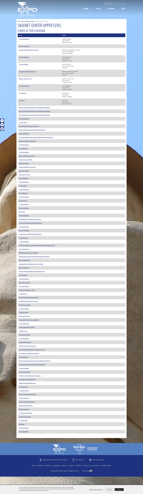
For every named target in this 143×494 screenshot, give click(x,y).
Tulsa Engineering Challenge (26, 327)
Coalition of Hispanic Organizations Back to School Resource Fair (37, 245)
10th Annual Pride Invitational (27, 71)
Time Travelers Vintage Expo (27, 402)
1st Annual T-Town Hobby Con (27, 379)
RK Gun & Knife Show (25, 305)
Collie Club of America (25, 342)
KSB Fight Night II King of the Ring (28, 253)
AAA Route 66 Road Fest (26, 405)
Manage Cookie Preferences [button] (96, 489)
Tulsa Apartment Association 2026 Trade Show (32, 364)
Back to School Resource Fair (27, 156)
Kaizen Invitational (24, 316)
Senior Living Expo (24, 208)
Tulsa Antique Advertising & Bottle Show (30, 223)
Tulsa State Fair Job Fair (25, 159)
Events (19, 21)
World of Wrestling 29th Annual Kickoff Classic (32, 271)
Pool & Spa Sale (23, 148)
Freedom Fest (23, 93)
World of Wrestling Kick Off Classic (29, 50)
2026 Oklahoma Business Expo (27, 383)
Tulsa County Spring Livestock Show (29, 320)
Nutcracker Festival (24, 174)
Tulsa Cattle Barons (24, 260)
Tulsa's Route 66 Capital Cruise (27, 394)
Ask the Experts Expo (25, 416)
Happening (111, 8)
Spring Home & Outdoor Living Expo (29, 126)
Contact (70, 465)
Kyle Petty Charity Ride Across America (30, 375)
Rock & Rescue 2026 (24, 372)
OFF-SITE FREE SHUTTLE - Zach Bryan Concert (32, 349)
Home (34, 465)
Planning (86, 8)
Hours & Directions (98, 460)
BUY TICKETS (109, 3)
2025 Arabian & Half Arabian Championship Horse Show (34, 256)
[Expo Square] (27, 9)
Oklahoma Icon (23, 331)
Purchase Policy (106, 465)
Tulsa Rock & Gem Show (25, 413)
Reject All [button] (110, 489)
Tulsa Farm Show (23, 178)
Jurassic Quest (23, 122)
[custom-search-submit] (124, 4)
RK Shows (21, 424)
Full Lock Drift (23, 275)
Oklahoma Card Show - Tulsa (27, 290)
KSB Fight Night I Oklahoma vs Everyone (30, 219)
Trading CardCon (24, 312)
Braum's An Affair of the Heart (28, 21)
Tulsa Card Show (23, 64)
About (123, 8)
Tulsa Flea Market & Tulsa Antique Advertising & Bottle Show (36, 137)
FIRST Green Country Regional (27, 346)
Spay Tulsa (22, 212)
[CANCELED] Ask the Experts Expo (28, 301)
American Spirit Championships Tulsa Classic (31, 264)
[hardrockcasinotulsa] (85, 449)
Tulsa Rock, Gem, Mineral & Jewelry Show (30, 234)
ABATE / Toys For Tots (25, 78)
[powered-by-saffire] (90, 470)
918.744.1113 (79, 460)
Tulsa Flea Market (24, 39)
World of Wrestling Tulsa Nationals (29, 297)
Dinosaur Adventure (24, 334)
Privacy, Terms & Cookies (91, 465)
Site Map (78, 465)
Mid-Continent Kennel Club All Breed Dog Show (32, 130)
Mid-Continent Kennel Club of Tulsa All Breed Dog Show (34, 107)
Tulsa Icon (22, 100)
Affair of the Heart (24, 46)
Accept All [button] (119, 489)
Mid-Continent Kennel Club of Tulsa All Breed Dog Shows (34, 361)
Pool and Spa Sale (24, 323)
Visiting (98, 8)
